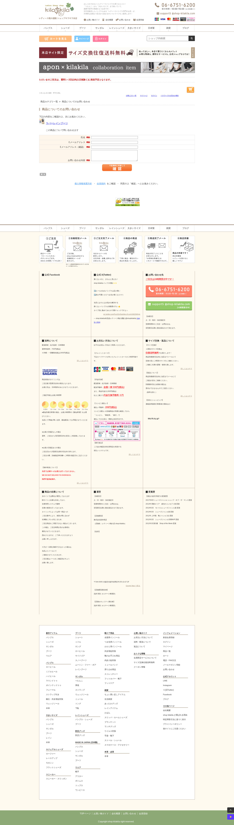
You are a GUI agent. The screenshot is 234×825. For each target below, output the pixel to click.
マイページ (143, 96)
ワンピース (80, 790)
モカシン (50, 763)
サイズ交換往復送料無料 (144, 662)
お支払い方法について (143, 637)
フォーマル (51, 690)
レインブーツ (81, 669)
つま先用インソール (113, 642)
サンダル (99, 28)
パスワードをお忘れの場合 (170, 96)
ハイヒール (51, 676)
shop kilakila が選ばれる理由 (175, 715)
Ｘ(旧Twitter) (168, 690)
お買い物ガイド (93, 20)
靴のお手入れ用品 (112, 656)
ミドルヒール (51, 672)
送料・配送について (142, 642)
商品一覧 (167, 651)
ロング (78, 647)
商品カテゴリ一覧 (49, 101)
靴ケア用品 (109, 633)
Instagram (167, 685)
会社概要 (109, 20)
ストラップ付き (52, 695)
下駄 (77, 708)
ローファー (51, 754)
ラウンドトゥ (51, 681)
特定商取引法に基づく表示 (174, 719)
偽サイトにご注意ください (174, 729)
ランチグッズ (110, 727)
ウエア (49, 656)
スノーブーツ (81, 660)
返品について (139, 647)
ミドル (78, 642)
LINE (165, 681)
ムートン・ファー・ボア (85, 665)
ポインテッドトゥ (53, 685)
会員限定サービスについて (145, 658)
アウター (79, 776)
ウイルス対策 (110, 731)
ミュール (79, 699)
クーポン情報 (139, 667)
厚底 (77, 685)
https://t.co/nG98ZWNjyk (131, 314)
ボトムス (79, 781)
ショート (79, 637)
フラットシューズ (53, 767)
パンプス (48, 28)
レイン (49, 738)
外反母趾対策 (110, 651)
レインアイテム (111, 708)
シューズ (65, 28)
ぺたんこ (79, 681)
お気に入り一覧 (131, 96)
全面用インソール (112, 637)
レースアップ (51, 758)
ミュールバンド (111, 665)
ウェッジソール (52, 704)
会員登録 (140, 20)
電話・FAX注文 (169, 660)
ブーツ (82, 28)
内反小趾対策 (110, 660)
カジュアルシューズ (54, 749)
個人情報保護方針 (83, 183)
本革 (48, 708)
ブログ (185, 28)
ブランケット (110, 722)
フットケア (109, 683)
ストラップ (80, 690)
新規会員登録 (168, 637)
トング (78, 704)
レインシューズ (116, 28)
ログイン (154, 96)
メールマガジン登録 (171, 665)
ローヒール (51, 667)
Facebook (167, 695)
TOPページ (85, 813)
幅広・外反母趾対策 (54, 699)
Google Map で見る (133, 586)
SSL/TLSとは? (153, 419)
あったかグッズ (111, 704)
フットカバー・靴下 (113, 679)
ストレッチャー (111, 674)
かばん (107, 713)
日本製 (151, 28)
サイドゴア (80, 656)
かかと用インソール (113, 647)
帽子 (77, 772)
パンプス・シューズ (83, 719)
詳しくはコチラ (82, 361)
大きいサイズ (134, 28)
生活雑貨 (108, 699)
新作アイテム (51, 633)
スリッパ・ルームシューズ (116, 717)
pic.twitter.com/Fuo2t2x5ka (113, 314)
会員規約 (101, 183)
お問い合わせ (124, 20)
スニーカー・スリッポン (56, 779)
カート (166, 656)
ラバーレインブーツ (57, 123)
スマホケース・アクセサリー (117, 745)
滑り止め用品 (110, 669)
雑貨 (168, 28)
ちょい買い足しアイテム (115, 695)
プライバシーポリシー (172, 724)
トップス (79, 785)
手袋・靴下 (109, 736)
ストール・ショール (113, 740)
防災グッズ (80, 731)
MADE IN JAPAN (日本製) (86, 742)
